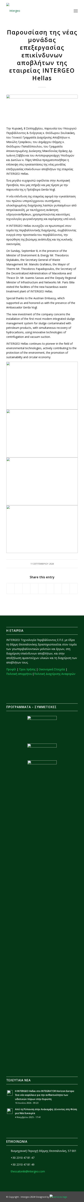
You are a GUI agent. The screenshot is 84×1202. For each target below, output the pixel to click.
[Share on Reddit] (66, 588)
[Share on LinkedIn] (42, 588)
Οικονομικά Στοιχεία (52, 669)
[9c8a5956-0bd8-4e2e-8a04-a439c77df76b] (42, 108)
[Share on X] (18, 588)
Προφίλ (11, 669)
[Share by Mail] (74, 588)
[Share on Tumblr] (50, 588)
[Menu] (76, 10)
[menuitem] (67, 11)
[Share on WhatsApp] (26, 588)
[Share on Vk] (58, 588)
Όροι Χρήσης (27, 669)
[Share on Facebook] (10, 588)
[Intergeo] (34, 11)
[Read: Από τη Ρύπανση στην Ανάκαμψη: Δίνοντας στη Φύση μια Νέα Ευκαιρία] (9, 1111)
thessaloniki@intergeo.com (28, 1171)
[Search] (67, 11)
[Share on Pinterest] (34, 588)
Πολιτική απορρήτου (19, 674)
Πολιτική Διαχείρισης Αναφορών (54, 674)
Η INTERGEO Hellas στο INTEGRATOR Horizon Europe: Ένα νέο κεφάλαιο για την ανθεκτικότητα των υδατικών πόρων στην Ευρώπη (44, 1094)
